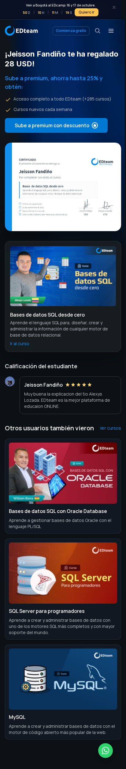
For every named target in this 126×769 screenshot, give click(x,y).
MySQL (17, 717)
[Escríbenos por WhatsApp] (105, 750)
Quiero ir (86, 12)
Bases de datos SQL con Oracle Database (58, 511)
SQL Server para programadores (47, 611)
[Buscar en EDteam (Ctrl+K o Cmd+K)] (97, 30)
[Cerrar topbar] (114, 7)
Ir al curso (19, 343)
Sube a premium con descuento (52, 125)
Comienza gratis (71, 30)
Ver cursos (110, 428)
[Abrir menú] (111, 30)
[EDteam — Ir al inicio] (21, 31)
